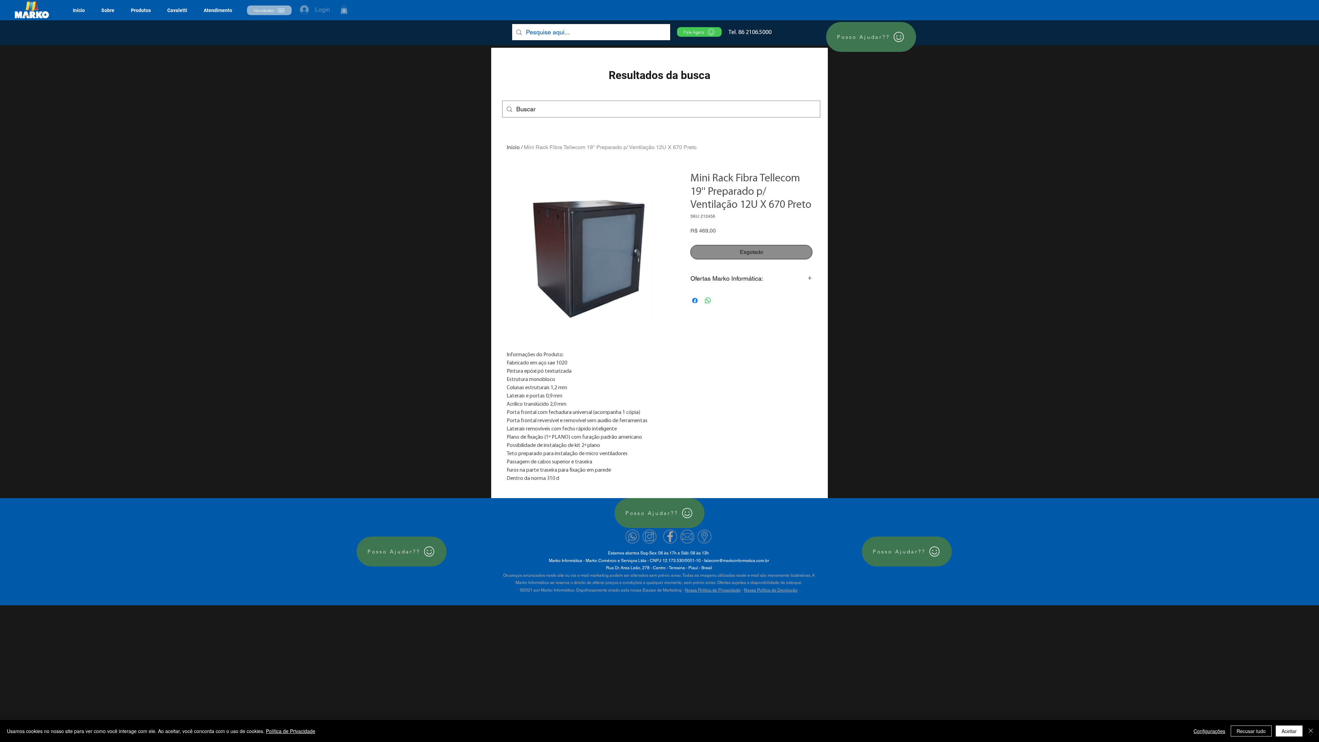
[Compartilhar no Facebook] (695, 300)
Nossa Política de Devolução (771, 590)
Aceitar (1289, 731)
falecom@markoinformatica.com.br (736, 560)
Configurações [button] (1209, 731)
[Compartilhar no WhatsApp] (708, 300)
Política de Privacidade (290, 731)
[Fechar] (1311, 731)
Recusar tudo (1251, 731)
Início (513, 147)
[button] (141, 10)
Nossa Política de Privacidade (713, 590)
